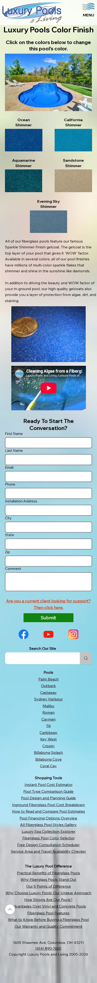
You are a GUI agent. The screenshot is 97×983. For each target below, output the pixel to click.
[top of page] (10, 909)
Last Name (14, 450)
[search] (86, 658)
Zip (7, 552)
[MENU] (88, 12)
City (8, 518)
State (9, 535)
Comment (13, 568)
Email (9, 467)
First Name (14, 433)
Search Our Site (42, 648)
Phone (10, 484)
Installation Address (21, 501)
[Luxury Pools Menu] (66, 12)
